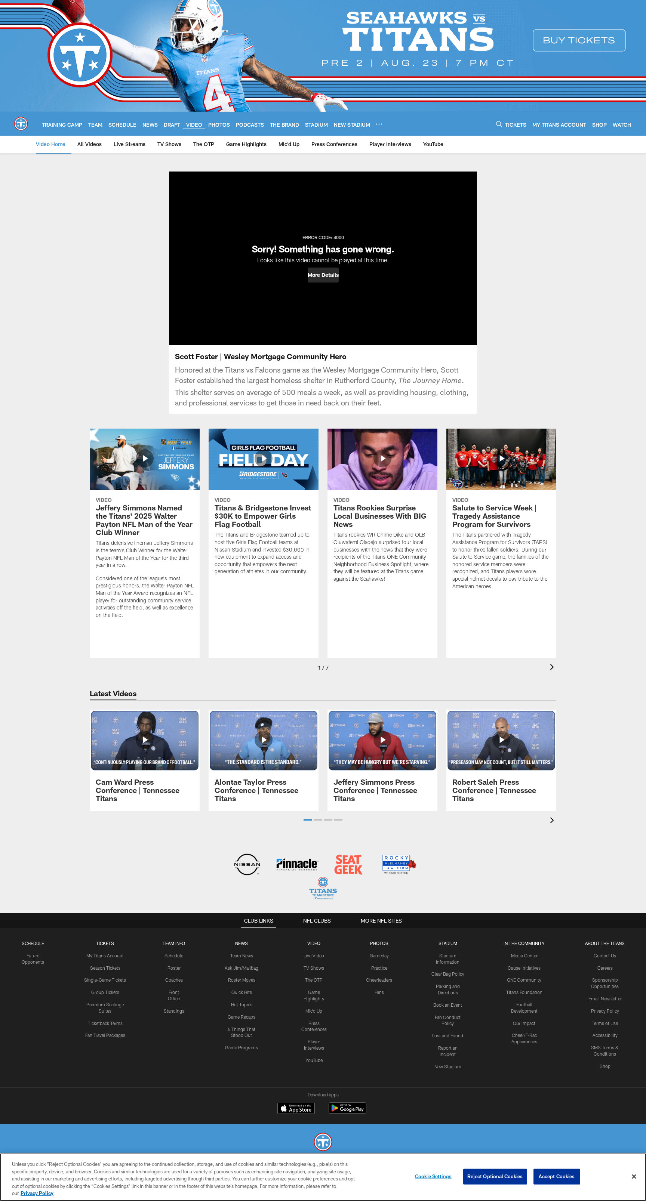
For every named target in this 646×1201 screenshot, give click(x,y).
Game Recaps (241, 1016)
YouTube (314, 1060)
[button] (323, 275)
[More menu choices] (379, 124)
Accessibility (605, 1035)
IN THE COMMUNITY (524, 943)
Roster (174, 967)
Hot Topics (241, 1004)
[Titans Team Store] (323, 889)
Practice (379, 967)
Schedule (33, 943)
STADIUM (448, 943)
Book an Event (447, 1004)
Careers (605, 967)
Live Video (314, 955)
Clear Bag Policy (447, 973)
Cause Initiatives (524, 967)
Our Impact (524, 1023)
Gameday (379, 955)
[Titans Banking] (298, 865)
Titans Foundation (524, 992)
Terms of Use (605, 1023)
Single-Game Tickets (105, 979)
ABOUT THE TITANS (605, 943)
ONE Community (524, 979)
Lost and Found (447, 1035)
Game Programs (241, 1047)
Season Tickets (105, 967)
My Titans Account (105, 955)
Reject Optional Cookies (495, 1176)
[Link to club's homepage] (21, 124)
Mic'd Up (313, 1010)
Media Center (524, 955)
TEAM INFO (174, 943)
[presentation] (553, 668)
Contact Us (605, 955)
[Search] (499, 124)
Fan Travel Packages (105, 1035)
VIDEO (313, 943)
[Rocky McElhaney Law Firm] (398, 865)
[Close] (634, 1176)
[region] (323, 1177)
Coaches (174, 979)
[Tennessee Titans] (323, 1143)
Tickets (105, 943)
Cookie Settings (433, 1176)
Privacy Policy (605, 1010)
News (241, 943)
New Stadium (447, 1066)
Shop (605, 1066)
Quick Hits (241, 992)
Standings (174, 1010)
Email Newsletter (605, 998)
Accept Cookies (557, 1176)
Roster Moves (241, 979)
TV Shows (314, 967)
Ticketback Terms (105, 1023)
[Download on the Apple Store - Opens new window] (296, 1109)
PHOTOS (379, 943)
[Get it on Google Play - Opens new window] (347, 1112)
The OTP (314, 979)
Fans (379, 992)
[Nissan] (247, 865)
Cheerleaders (379, 979)
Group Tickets (105, 992)
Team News (241, 955)
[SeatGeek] (348, 865)
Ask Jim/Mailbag (241, 967)
